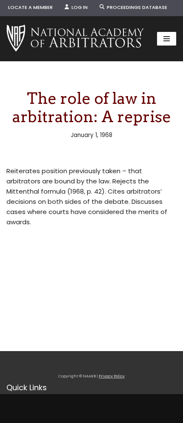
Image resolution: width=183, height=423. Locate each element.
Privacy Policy (112, 376)
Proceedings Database (135, 7)
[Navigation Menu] (167, 38)
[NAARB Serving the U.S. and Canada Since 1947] (75, 38)
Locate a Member (30, 7)
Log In (78, 7)
